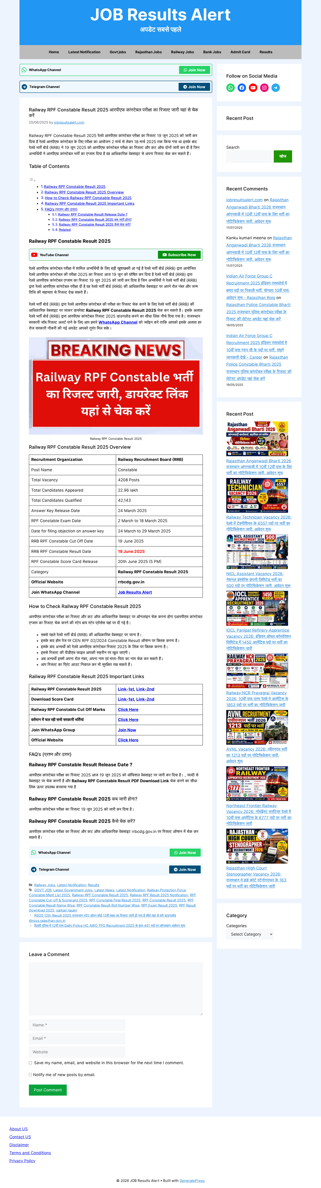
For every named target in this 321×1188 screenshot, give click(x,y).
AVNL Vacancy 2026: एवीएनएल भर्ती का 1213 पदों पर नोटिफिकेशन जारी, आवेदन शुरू (256, 755)
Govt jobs (118, 52)
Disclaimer (19, 1144)
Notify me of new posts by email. (64, 1074)
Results (266, 52)
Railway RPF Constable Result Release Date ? (92, 214)
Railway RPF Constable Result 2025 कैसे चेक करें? (95, 224)
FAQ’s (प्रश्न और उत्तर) (61, 209)
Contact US (20, 1137)
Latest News (104, 890)
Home (54, 52)
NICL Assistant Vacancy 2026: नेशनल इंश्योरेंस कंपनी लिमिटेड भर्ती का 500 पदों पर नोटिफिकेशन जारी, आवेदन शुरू (258, 579)
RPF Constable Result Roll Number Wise (108, 905)
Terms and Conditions (30, 1152)
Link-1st (126, 689)
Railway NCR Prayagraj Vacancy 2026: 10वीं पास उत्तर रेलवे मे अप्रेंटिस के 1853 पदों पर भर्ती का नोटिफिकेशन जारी (257, 699)
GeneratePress (192, 1180)
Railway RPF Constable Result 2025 (75, 186)
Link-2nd (145, 689)
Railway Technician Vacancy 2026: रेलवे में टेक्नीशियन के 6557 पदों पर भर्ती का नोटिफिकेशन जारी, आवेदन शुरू (259, 523)
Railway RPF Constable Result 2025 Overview (84, 192)
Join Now (196, 70)
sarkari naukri (66, 910)
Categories (236, 925)
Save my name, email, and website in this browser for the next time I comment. (109, 1062)
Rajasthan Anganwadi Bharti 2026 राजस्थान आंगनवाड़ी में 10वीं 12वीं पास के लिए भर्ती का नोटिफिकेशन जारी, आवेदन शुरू (259, 467)
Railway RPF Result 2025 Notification (159, 895)
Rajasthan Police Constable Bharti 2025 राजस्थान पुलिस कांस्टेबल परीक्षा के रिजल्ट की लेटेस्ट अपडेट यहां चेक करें (258, 311)
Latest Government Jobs (73, 890)
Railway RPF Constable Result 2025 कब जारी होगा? (95, 219)
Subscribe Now (182, 254)
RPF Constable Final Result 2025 (115, 900)
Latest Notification (84, 52)
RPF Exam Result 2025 (159, 905)
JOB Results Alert (160, 14)
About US (18, 1129)
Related (65, 230)
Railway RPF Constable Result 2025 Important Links (89, 203)
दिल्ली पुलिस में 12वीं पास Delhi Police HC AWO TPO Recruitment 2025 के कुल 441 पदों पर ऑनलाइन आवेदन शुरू (109, 925)
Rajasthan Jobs (148, 52)
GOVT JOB (42, 890)
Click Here (128, 719)
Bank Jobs (212, 52)
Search (232, 147)
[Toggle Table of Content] (32, 180)
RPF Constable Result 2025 (164, 900)
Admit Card (240, 52)
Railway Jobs (182, 52)
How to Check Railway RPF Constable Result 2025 (88, 198)
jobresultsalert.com (244, 199)
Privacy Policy (22, 1160)
